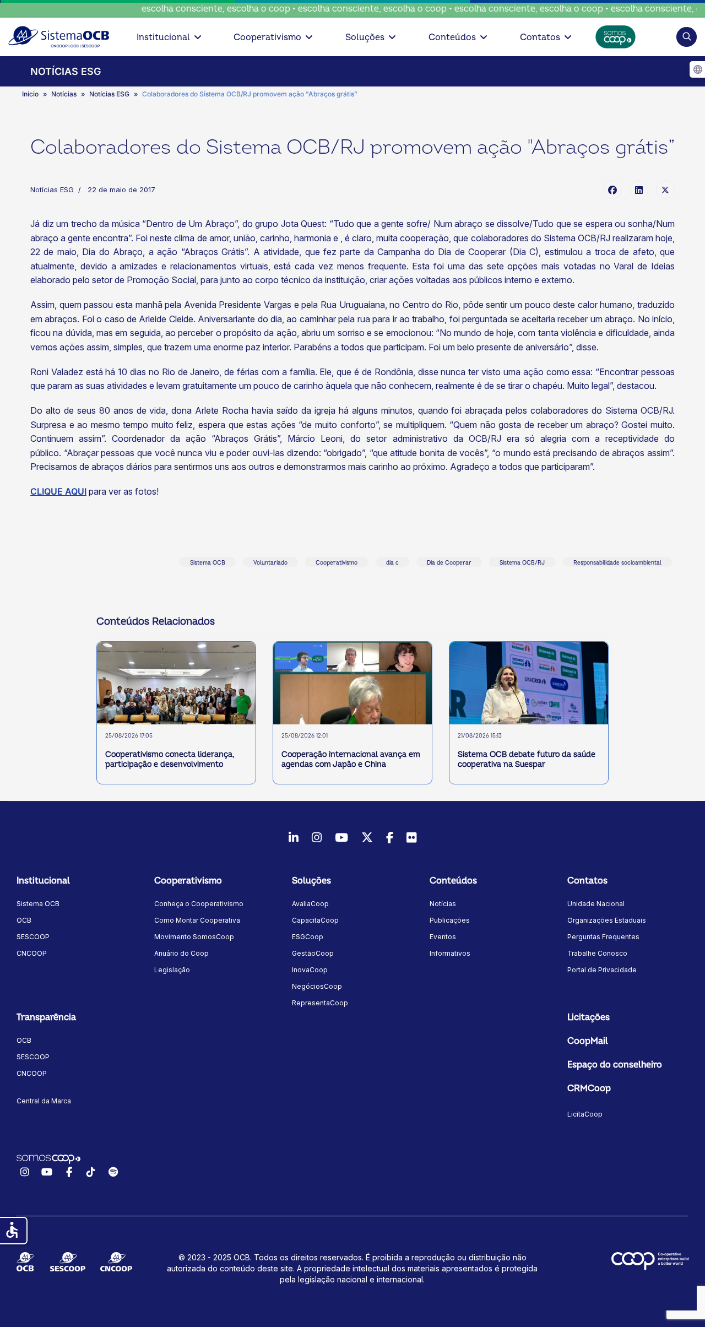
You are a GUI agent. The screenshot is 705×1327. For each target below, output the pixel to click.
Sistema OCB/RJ (522, 563)
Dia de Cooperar (449, 563)
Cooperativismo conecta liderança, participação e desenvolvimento (169, 759)
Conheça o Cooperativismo (198, 904)
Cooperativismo (267, 37)
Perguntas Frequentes (603, 937)
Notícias (443, 904)
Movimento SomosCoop (194, 937)
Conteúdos (452, 37)
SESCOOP (33, 937)
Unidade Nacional (596, 904)
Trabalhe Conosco (597, 953)
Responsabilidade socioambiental (617, 563)
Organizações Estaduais (606, 920)
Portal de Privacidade (602, 970)
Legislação (172, 970)
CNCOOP (32, 953)
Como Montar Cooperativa (197, 920)
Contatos (540, 37)
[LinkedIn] (639, 189)
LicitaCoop (585, 1114)
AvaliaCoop (310, 904)
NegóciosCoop (317, 986)
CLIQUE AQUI (58, 491)
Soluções (364, 37)
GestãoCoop (313, 953)
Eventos (443, 937)
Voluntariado (270, 563)
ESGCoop (307, 937)
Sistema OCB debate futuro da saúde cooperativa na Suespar (526, 759)
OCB (24, 920)
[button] (686, 36)
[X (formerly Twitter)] (665, 189)
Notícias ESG (52, 189)
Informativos (450, 953)
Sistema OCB (207, 563)
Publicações (450, 920)
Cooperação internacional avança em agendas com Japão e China (350, 759)
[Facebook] (612, 189)
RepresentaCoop (320, 1003)
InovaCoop (310, 970)
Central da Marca (44, 1101)
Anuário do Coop (181, 953)
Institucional (163, 37)
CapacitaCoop (315, 920)
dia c (392, 563)
